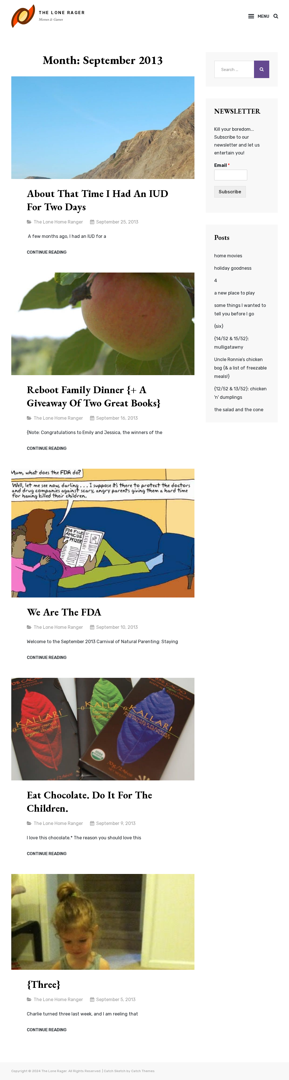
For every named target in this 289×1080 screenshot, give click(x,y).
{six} (219, 326)
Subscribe (230, 191)
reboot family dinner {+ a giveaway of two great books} (94, 396)
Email (222, 165)
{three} (43, 984)
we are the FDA (64, 612)
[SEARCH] (275, 16)
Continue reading (47, 252)
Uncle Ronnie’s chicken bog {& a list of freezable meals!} (240, 368)
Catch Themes (143, 1071)
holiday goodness (232, 268)
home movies (228, 255)
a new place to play (234, 293)
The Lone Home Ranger (58, 222)
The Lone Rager (62, 12)
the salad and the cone (238, 409)
